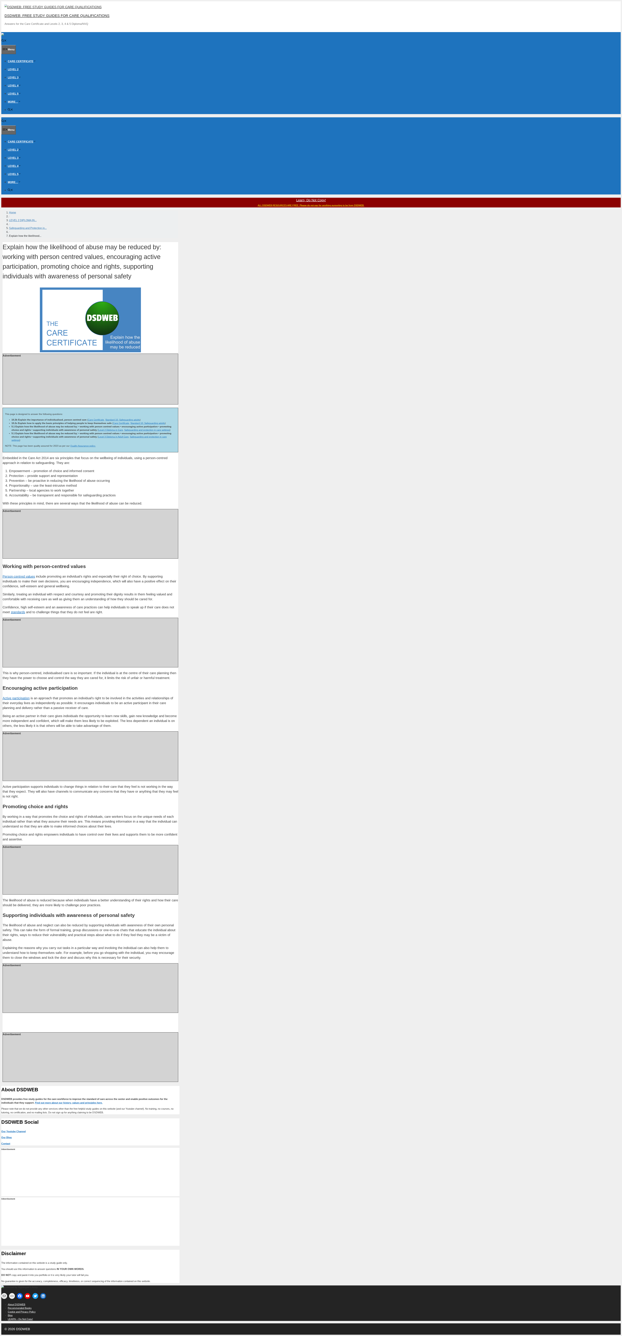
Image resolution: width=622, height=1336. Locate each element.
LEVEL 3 (13, 77)
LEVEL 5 (13, 93)
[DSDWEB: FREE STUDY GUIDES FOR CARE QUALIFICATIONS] (41, 34)
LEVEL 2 (13, 69)
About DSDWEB (16, 1304)
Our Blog (6, 1137)
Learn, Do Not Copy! (311, 200)
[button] (34, 61)
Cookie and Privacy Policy (22, 1311)
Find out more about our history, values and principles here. (69, 1102)
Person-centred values (19, 576)
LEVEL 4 (13, 85)
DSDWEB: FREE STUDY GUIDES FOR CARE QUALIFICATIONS (57, 16)
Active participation (16, 698)
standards (18, 612)
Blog (10, 1315)
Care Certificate (96, 419)
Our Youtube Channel (13, 1131)
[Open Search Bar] (3, 41)
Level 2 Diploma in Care (110, 430)
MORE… (13, 101)
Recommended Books (20, 1308)
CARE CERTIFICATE (20, 61)
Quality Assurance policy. (83, 446)
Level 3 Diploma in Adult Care (113, 436)
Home (12, 212)
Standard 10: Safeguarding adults (122, 419)
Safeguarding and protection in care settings (147, 430)
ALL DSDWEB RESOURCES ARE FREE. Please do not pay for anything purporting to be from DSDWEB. (311, 205)
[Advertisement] (90, 380)
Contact (5, 1143)
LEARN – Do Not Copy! (20, 1319)
